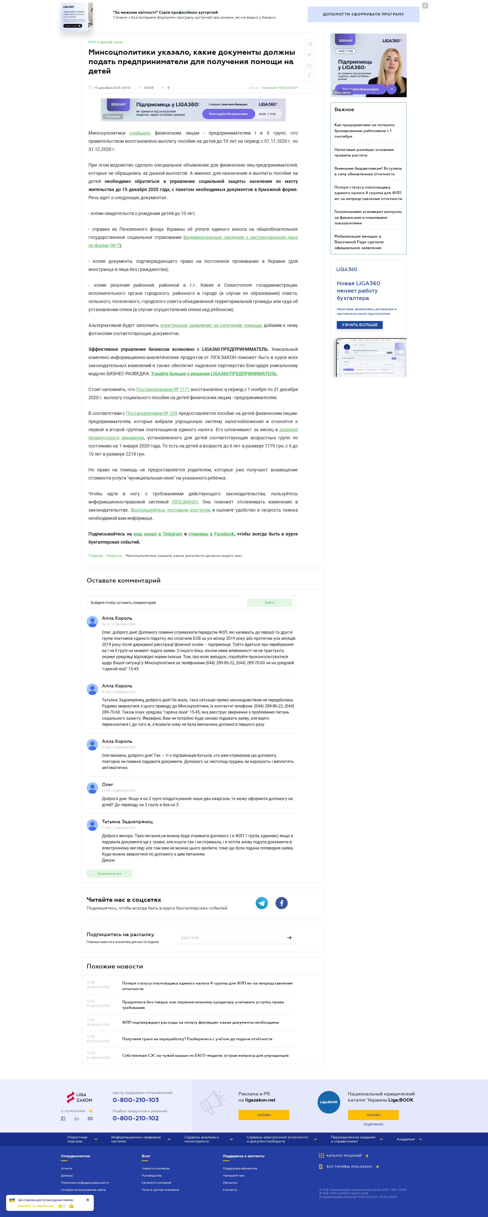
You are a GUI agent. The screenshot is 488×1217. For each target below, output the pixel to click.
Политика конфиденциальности (85, 1182)
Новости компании (156, 1168)
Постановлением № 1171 (163, 389)
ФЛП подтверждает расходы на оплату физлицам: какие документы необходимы (200, 1022)
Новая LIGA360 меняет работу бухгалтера (358, 290)
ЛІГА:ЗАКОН (185, 501)
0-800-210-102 (136, 1118)
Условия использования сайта (83, 1190)
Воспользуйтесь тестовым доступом (170, 510)
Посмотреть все (109, 873)
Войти (270, 602)
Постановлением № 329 (152, 413)
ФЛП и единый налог (105, 42)
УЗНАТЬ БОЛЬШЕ (360, 325)
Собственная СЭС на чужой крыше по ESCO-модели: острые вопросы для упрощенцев (205, 1055)
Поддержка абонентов (240, 1168)
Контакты (230, 1190)
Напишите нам (234, 1175)
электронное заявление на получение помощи (210, 325)
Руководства (151, 1175)
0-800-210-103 (136, 1100)
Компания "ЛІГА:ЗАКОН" (280, 88)
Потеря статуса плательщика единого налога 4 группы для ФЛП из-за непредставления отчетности (368, 193)
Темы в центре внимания (160, 1190)
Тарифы (264, 1115)
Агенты (66, 1168)
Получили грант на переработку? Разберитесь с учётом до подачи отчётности (197, 1038)
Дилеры (67, 1175)
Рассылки (230, 1182)
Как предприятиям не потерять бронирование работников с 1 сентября (364, 130)
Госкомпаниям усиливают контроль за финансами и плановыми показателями (368, 217)
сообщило (140, 133)
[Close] (425, 6)
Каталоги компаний (156, 1182)
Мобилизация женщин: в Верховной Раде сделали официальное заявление (359, 242)
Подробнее (373, 1124)
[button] (82, 1139)
